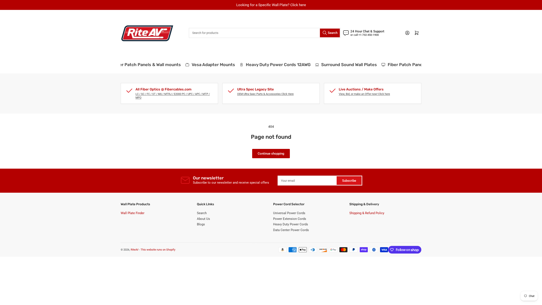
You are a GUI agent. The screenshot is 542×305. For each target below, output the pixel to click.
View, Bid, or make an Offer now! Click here (364, 94)
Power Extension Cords (289, 219)
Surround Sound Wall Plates (346, 64)
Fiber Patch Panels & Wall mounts (144, 64)
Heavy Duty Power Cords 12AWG (275, 64)
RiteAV (134, 249)
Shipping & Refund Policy (366, 213)
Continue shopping (271, 153)
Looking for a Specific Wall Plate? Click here (271, 5)
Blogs (201, 224)
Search (202, 213)
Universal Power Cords (289, 213)
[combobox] (264, 33)
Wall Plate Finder (132, 213)
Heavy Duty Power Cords (290, 224)
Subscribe (349, 181)
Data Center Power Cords (291, 230)
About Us (203, 219)
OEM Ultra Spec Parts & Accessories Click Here (265, 94)
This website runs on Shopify (158, 249)
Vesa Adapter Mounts (210, 64)
